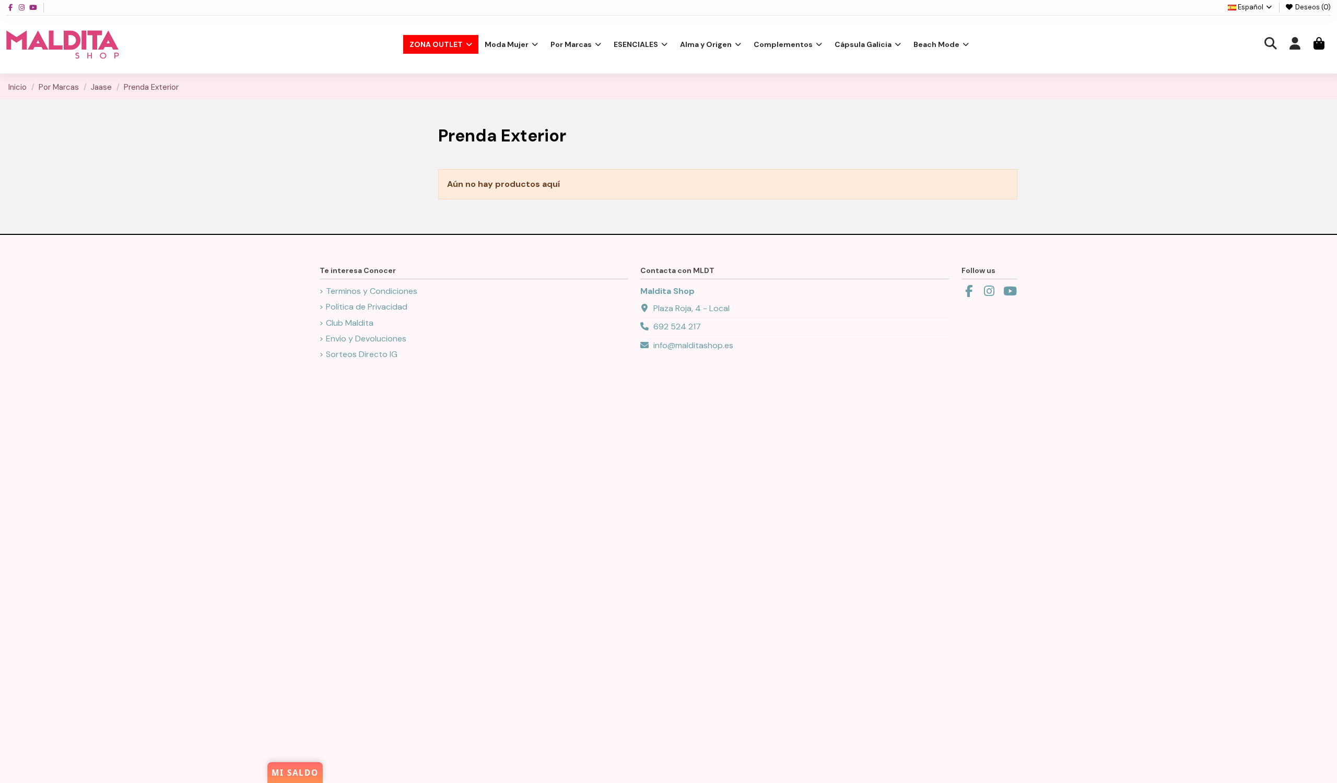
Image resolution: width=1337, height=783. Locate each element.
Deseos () (1312, 7)
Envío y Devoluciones (366, 338)
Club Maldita (349, 322)
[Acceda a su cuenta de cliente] (1295, 44)
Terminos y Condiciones (371, 291)
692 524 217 (677, 326)
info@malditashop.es (693, 345)
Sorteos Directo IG (361, 354)
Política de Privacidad (366, 306)
